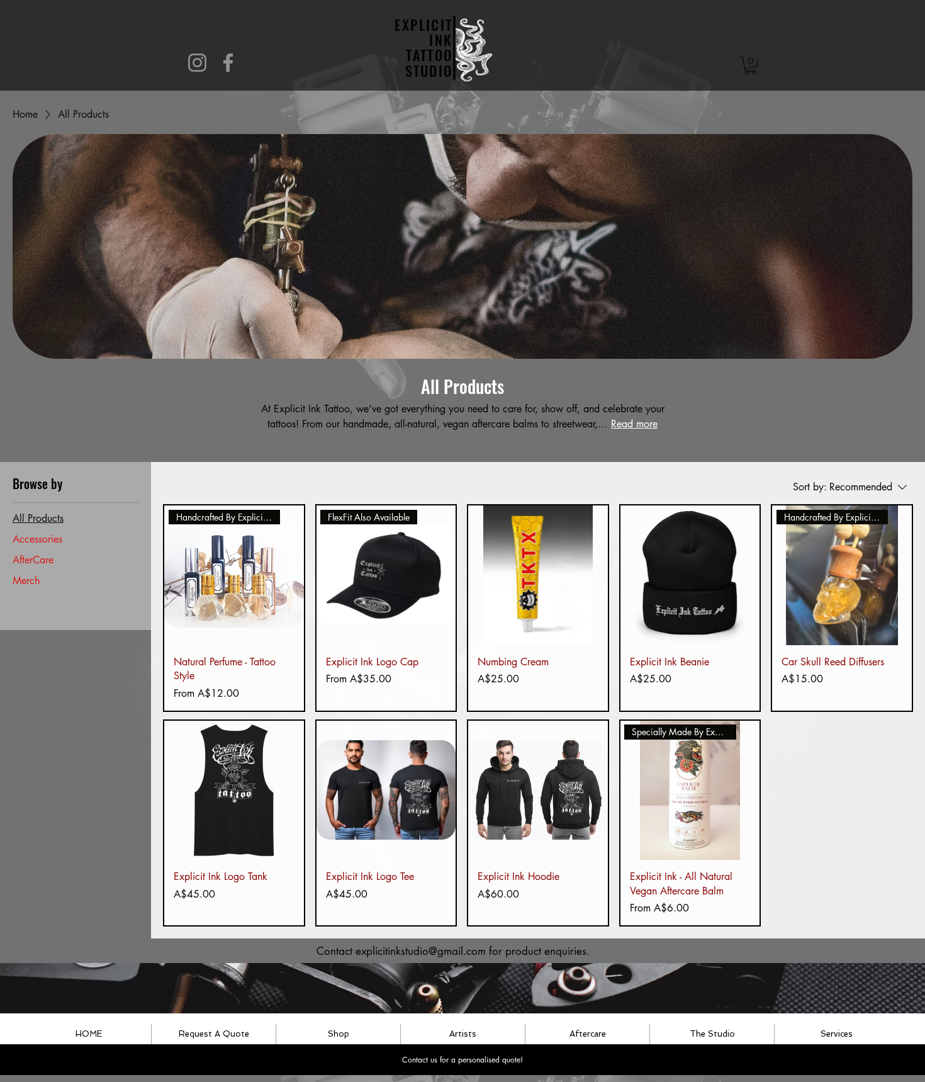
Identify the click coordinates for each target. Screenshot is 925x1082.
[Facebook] (228, 62)
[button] (750, 66)
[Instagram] (197, 62)
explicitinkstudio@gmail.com (421, 951)
